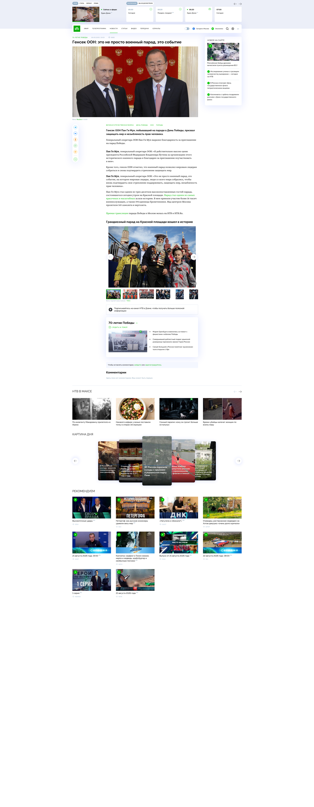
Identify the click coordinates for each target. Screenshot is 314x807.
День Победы (142, 125)
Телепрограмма (99, 28)
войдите (137, 365)
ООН (152, 125)
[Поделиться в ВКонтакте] (75, 133)
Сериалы (156, 28)
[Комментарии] (75, 159)
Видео (134, 28)
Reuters (79, 119)
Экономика (219, 29)
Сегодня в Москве (202, 29)
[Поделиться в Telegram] (75, 127)
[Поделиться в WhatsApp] (75, 146)
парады (159, 125)
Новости (114, 28)
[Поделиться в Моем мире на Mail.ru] (75, 152)
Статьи (124, 28)
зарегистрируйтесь (153, 365)
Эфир (86, 28)
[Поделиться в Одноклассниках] (75, 139)
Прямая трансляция (117, 213)
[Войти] (233, 28)
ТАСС (129, 301)
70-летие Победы (80, 37)
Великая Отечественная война (120, 125)
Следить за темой (119, 327)
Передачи (144, 28)
